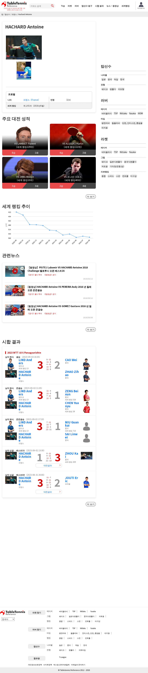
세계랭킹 (126, 5)
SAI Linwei (71, 435)
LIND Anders (25, 361)
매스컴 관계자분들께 (61, 664)
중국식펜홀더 (130, 161)
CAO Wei (71, 360)
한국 (122, 79)
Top (63, 5)
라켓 (70, 5)
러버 (77, 5)
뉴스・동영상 (113, 5)
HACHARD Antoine (25, 375)
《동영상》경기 (50, 275)
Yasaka (132, 113)
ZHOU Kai (71, 455)
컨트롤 (125, 176)
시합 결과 (99, 5)
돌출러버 (116, 123)
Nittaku (123, 113)
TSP (116, 113)
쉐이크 (105, 89)
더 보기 (91, 196)
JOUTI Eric (71, 479)
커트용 (105, 166)
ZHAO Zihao (72, 373)
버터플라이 (107, 113)
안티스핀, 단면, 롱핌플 (91, 633)
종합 (104, 176)
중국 (110, 79)
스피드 (111, 176)
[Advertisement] (26, 537)
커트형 (121, 89)
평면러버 (106, 123)
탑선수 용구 (87, 5)
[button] (24, 47)
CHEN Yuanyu (72, 404)
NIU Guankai (72, 423)
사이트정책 (47, 664)
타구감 (134, 176)
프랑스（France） (31, 99)
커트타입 (82, 650)
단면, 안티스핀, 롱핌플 (132, 123)
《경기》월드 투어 (35, 275)
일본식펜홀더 (116, 161)
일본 (104, 79)
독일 (116, 79)
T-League (62, 657)
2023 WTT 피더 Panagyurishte (24, 352)
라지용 (105, 127)
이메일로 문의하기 (78, 664)
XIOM (140, 113)
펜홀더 (113, 89)
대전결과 (48, 465)
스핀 (118, 176)
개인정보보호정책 (35, 664)
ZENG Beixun (71, 392)
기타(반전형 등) (117, 166)
